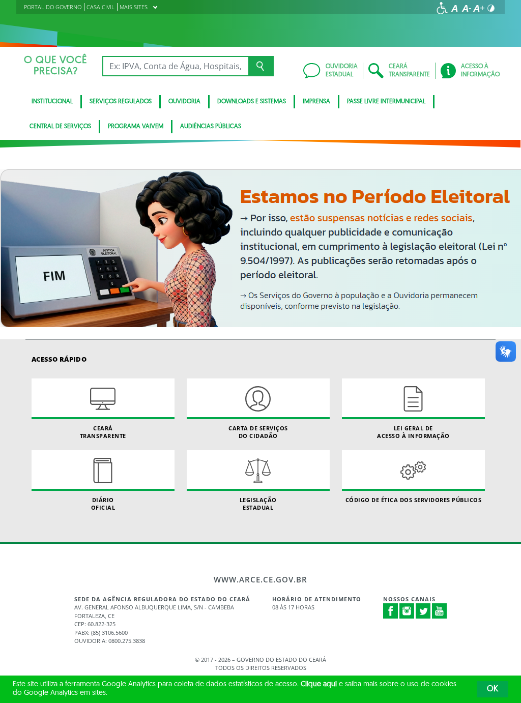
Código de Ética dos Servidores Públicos (413, 500)
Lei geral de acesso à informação (413, 432)
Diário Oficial (103, 503)
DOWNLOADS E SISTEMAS (251, 102)
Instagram (407, 611)
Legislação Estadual (258, 503)
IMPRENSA (316, 102)
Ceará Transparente (103, 432)
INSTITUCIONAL (52, 102)
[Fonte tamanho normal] (454, 8)
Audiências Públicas (210, 127)
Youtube (439, 611)
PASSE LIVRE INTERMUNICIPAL (386, 102)
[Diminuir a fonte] (466, 8)
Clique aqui (319, 684)
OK (492, 689)
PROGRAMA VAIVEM (135, 127)
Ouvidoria (184, 102)
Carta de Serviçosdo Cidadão (258, 432)
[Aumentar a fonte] (479, 8)
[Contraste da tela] (491, 8)
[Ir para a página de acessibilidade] (442, 8)
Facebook (390, 611)
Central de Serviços (60, 127)
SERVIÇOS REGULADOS (121, 102)
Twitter (423, 611)
